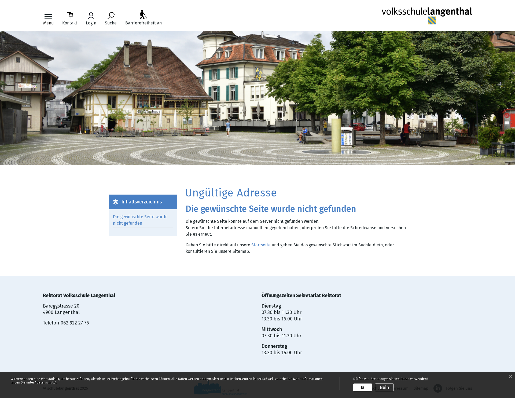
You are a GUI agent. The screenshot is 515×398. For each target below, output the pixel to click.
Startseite (261, 244)
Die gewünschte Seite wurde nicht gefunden (140, 220)
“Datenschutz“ (45, 382)
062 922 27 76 (75, 323)
